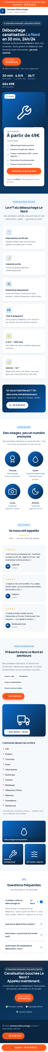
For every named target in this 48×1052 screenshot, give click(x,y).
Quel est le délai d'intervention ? (23, 924)
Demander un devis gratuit (24, 171)
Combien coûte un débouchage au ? (24, 902)
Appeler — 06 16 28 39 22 (24, 1047)
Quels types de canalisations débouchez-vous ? (23, 947)
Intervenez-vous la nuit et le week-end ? (23, 935)
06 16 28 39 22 (30, 5)
